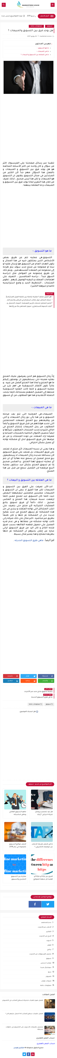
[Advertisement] (28, 130)
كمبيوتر (48, 976)
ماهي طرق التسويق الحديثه (29, 540)
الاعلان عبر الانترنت (44, 927)
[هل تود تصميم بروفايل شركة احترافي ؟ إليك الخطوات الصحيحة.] (42, 799)
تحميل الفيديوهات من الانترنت (40, 954)
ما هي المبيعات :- (42, 51)
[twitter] (47, 904)
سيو (49, 972)
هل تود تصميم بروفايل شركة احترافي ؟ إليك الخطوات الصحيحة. (44, 813)
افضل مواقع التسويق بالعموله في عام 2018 (17, 845)
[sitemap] (33, 1054)
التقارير (48, 932)
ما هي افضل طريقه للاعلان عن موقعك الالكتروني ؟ (42, 845)
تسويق (49, 26)
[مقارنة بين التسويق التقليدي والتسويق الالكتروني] (15, 864)
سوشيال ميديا (45, 968)
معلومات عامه (36, 26)
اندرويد (48, 941)
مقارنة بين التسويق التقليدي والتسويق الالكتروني (18, 878)
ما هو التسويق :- (43, 48)
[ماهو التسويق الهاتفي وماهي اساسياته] (15, 799)
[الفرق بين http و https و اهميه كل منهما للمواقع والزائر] (42, 864)
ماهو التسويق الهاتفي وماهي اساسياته (17, 813)
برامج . (49, 950)
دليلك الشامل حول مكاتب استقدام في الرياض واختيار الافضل (27, 300)
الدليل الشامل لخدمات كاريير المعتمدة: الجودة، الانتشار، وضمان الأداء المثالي (27, 303)
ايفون (49, 945)
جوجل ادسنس (46, 963)
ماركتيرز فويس (19, 1048)
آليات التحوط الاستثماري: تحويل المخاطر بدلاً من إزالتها (30, 306)
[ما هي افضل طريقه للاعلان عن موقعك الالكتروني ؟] (42, 832)
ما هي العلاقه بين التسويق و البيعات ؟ (35, 55)
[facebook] (35, 904)
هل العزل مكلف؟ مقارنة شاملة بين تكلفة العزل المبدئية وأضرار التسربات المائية (27, 297)
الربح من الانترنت (45, 936)
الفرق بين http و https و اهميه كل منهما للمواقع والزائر (43, 878)
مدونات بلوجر (46, 981)
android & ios (46, 923)
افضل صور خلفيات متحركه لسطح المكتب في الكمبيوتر (22, 1000)
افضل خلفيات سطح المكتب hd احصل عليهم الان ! (24, 1014)
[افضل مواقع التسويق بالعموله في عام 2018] (15, 832)
